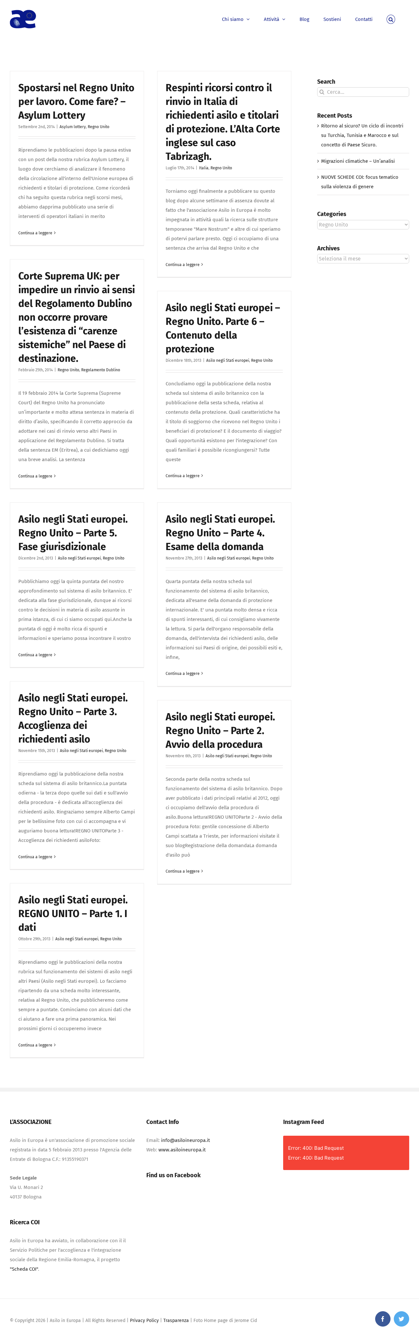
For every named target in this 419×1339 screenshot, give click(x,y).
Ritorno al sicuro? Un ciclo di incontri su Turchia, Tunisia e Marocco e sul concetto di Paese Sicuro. (362, 135)
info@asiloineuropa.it (185, 1140)
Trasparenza (176, 1320)
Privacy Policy (144, 1320)
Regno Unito (98, 127)
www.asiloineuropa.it (182, 1150)
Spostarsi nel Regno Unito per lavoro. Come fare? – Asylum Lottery (76, 101)
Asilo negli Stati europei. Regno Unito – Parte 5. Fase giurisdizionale (73, 533)
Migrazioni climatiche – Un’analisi (358, 161)
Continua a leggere (35, 233)
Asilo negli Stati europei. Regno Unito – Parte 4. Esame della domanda (220, 533)
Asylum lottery (73, 127)
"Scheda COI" (24, 1269)
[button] (391, 19)
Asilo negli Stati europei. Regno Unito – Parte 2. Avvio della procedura (220, 730)
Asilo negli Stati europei (227, 360)
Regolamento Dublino (100, 370)
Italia (204, 168)
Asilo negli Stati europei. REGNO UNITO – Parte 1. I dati (73, 913)
